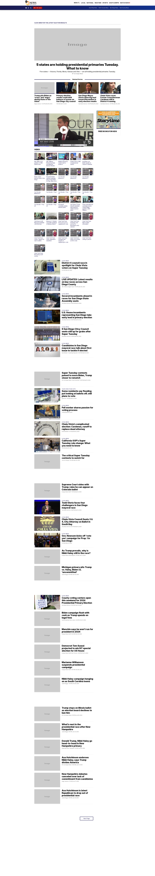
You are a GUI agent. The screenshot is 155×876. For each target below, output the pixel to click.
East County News (124, 8)
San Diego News (114, 8)
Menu (76, 2)
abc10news (26, 8)
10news (31, 8)
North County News (103, 8)
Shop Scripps (114, 3)
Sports (105, 3)
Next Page (86, 818)
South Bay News (93, 8)
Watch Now (124, 3)
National (90, 3)
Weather (98, 3)
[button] (39, 159)
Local (83, 3)
